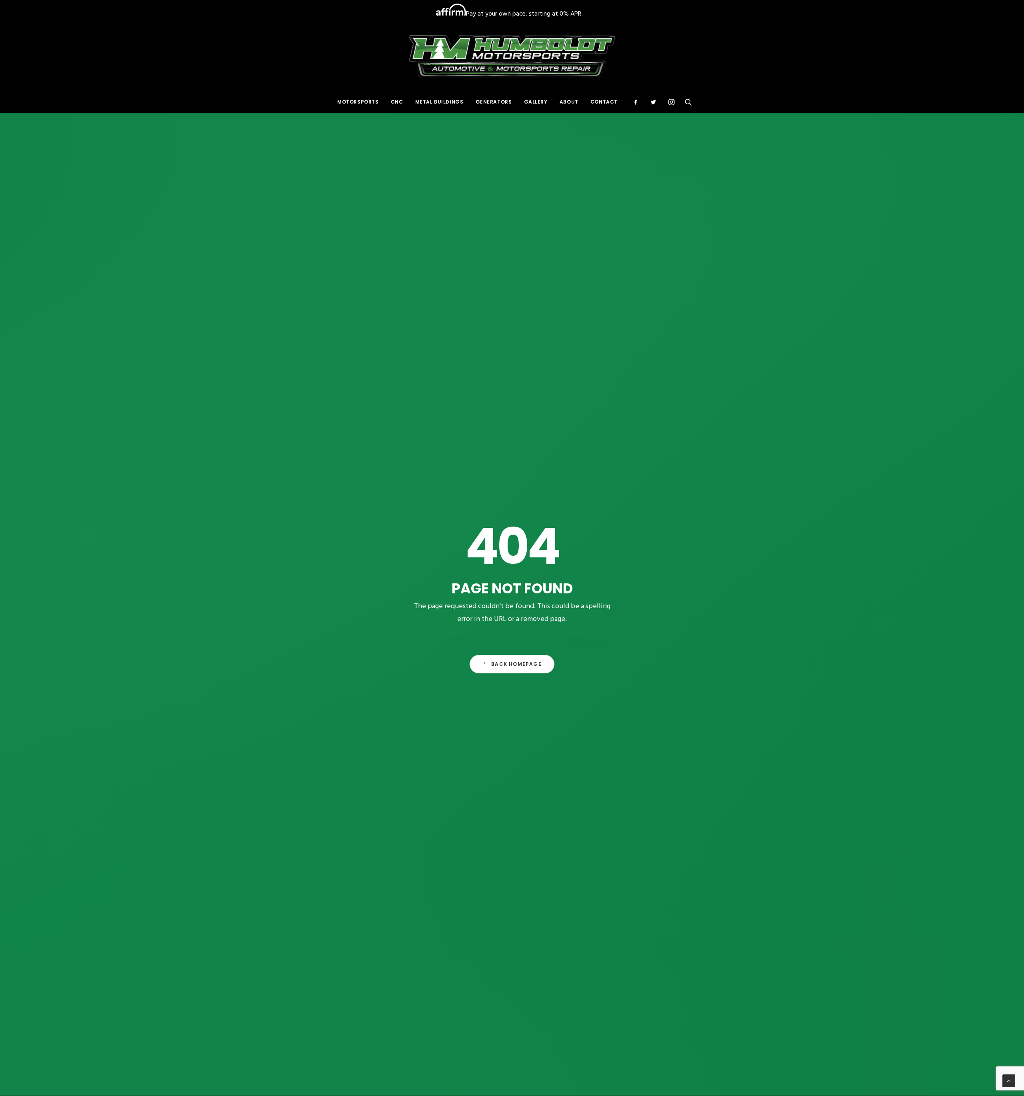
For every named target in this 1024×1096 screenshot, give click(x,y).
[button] (638, 102)
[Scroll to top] (1008, 1081)
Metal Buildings (439, 101)
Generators (494, 101)
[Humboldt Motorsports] (512, 57)
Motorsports (358, 101)
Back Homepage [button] (516, 664)
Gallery (536, 101)
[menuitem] (358, 102)
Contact (604, 101)
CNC (397, 101)
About (569, 101)
